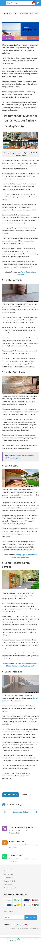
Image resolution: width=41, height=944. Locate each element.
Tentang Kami (8, 874)
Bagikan (25, 794)
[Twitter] (17, 924)
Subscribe (31, 917)
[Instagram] (22, 924)
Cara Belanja (8, 885)
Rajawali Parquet (35, 928)
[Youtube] (26, 924)
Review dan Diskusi (20, 812)
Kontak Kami (8, 878)
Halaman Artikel (9, 881)
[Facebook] (13, 924)
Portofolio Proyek (10, 888)
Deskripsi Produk (10, 794)
